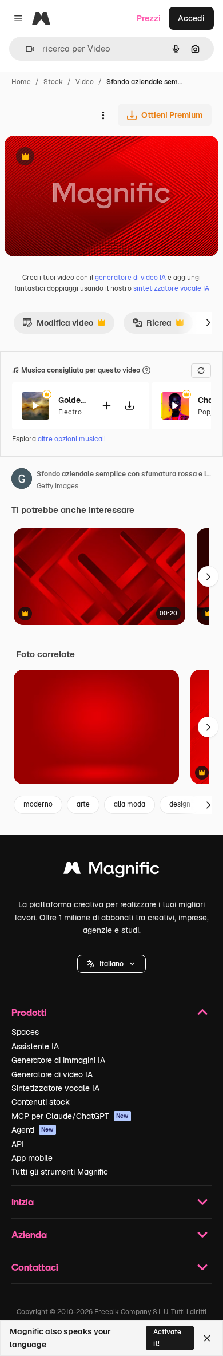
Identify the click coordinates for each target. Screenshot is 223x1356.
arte (83, 804)
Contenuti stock (40, 1102)
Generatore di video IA (52, 1074)
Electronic (74, 412)
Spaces (25, 1032)
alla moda (129, 804)
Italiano (111, 963)
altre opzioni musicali (72, 439)
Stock (53, 81)
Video (84, 81)
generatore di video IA (130, 277)
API (17, 1144)
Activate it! (167, 1337)
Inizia (22, 1202)
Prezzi (149, 18)
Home (21, 81)
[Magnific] (111, 871)
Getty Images (57, 486)
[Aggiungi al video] (106, 405)
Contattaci (34, 1267)
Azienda (29, 1234)
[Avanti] (208, 323)
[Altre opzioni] (102, 115)
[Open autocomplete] (25, 49)
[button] (111, 964)
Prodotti (29, 1012)
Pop (204, 412)
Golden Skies (72, 400)
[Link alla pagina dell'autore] (21, 480)
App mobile (32, 1158)
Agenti (32, 1130)
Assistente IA (35, 1046)
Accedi (191, 18)
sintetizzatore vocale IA (171, 288)
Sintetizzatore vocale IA (55, 1088)
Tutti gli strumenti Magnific (59, 1172)
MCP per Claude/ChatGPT (70, 1116)
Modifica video (57, 326)
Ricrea (152, 326)
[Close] (207, 1338)
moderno (38, 804)
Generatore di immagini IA (58, 1060)
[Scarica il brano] (129, 405)
